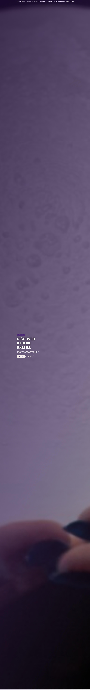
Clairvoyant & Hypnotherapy (42, 1)
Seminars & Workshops (51, 1)
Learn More (30, 356)
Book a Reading (21, 356)
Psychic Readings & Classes (60, 1)
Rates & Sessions (28, 1)
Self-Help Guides (34, 1)
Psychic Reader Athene (21, 1)
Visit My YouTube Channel (70, 1)
